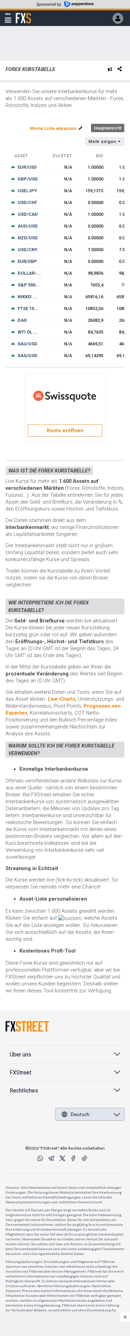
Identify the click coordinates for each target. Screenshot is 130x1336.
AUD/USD (28, 226)
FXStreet (23, 14)
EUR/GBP (27, 261)
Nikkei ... (27, 296)
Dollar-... (29, 273)
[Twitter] (62, 1158)
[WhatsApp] (40, 1158)
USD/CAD (28, 214)
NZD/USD (28, 237)
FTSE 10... (28, 308)
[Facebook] (73, 1158)
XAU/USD (27, 343)
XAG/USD (27, 355)
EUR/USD (27, 167)
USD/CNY (27, 249)
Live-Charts (62, 699)
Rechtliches (24, 1090)
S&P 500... (29, 284)
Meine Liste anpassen (53, 128)
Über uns (20, 1054)
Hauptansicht (107, 128)
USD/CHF (27, 202)
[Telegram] (51, 1158)
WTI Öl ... (27, 332)
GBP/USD (28, 179)
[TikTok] (84, 1158)
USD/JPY (27, 190)
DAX (22, 320)
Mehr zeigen (102, 141)
